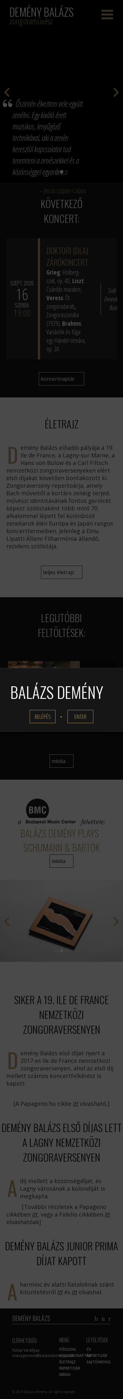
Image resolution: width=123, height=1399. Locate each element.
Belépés (43, 716)
